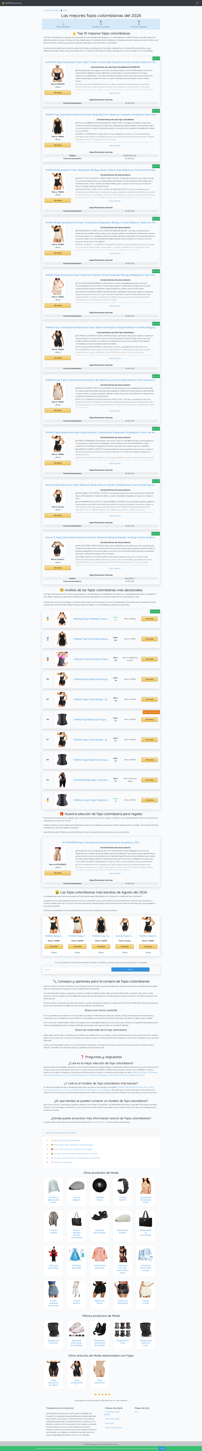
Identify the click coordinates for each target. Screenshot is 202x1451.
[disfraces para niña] (76, 1253)
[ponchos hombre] (53, 1218)
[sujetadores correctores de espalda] (99, 1328)
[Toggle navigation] (197, 3)
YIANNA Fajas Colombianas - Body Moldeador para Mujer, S (105, 739)
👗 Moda (63, 10)
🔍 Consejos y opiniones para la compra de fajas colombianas (75, 1158)
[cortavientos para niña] (99, 1253)
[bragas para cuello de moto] (146, 1328)
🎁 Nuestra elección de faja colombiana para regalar (71, 1149)
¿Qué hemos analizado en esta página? (61, 1133)
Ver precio (58, 92)
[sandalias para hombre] (99, 1218)
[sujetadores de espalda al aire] (146, 1185)
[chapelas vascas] (99, 1185)
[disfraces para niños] (53, 1253)
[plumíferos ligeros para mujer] (53, 1185)
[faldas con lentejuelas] (122, 1288)
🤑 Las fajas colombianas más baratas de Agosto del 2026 (74, 1154)
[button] (115, 93)
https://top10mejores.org (108, 1444)
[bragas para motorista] (53, 1328)
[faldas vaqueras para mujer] (53, 1288)
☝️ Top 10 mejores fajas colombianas (65, 1140)
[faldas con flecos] (99, 1288)
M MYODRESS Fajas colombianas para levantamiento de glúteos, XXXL (101, 842)
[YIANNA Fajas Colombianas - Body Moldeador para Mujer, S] (62, 739)
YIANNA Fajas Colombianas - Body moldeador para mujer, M (106, 699)
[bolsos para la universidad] (146, 1218)
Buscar (130, 969)
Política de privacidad (113, 1427)
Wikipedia (95, 1122)
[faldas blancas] (76, 1288)
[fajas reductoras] (99, 1368)
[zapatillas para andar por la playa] (76, 1328)
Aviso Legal (109, 1423)
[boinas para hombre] (122, 1218)
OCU (104, 1122)
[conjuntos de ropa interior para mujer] (122, 1253)
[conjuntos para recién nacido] (146, 1253)
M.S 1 (136, 1412)
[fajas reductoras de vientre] (53, 1368)
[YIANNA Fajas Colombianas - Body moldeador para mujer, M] (62, 699)
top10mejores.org (51, 10)
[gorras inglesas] (76, 1185)
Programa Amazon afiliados (111, 1413)
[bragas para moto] (122, 1328)
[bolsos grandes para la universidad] (76, 1218)
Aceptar (162, 1448)
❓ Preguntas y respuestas (61, 1162)
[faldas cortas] (146, 1288)
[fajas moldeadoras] (76, 1368)
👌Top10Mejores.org (11, 3)
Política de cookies (112, 1419)
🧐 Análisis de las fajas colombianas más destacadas (72, 1145)
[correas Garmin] (122, 1185)
